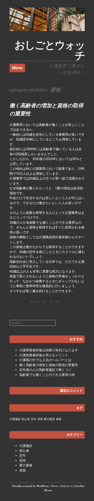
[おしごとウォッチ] (47, 30)
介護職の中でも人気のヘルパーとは (45, 360)
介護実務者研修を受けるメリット (43, 355)
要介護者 (49, 419)
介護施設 (15, 419)
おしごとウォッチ (50, 50)
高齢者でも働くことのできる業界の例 (47, 375)
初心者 (26, 419)
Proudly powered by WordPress (30, 486)
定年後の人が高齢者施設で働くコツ (45, 370)
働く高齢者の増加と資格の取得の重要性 (48, 365)
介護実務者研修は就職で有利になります (48, 350)
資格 (58, 419)
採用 (40, 419)
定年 (33, 419)
